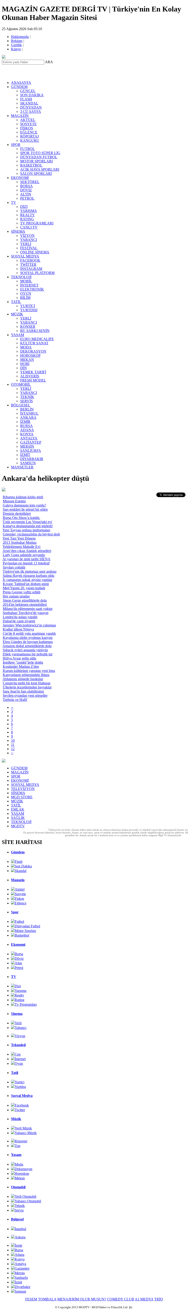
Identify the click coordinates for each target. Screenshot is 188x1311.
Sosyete (20, 894)
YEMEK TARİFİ (33, 372)
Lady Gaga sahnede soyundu (24, 555)
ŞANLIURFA (30, 451)
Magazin (18, 880)
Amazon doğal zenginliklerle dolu (27, 646)
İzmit (18, 1282)
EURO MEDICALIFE (37, 339)
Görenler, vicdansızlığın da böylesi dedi (31, 534)
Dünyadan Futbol (27, 926)
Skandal (20, 871)
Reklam (17, 41)
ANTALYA (28, 438)
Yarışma (20, 991)
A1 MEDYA (144, 1299)
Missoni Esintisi (14, 501)
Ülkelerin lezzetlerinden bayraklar (27, 687)
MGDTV (18, 826)
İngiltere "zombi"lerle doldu (23, 662)
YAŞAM (17, 335)
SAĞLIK (18, 818)
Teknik (20, 1206)
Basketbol (22, 935)
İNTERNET (29, 285)
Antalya (20, 1264)
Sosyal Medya (22, 1096)
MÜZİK (17, 314)
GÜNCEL (28, 91)
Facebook (22, 1105)
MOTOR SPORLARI (36, 161)
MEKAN (27, 360)
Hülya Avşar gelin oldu (19, 658)
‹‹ (12, 707)
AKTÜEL (27, 120)
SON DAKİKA (32, 95)
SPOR (15, 145)
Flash (18, 862)
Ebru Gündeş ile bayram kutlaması (28, 642)
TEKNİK (27, 397)
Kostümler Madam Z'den (21, 666)
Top (17, 1146)
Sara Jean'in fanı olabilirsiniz (23, 691)
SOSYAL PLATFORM (37, 273)
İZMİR (25, 422)
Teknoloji (18, 1045)
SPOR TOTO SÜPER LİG (40, 153)
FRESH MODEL (33, 380)
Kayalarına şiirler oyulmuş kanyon (28, 638)
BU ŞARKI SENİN (35, 331)
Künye (16, 49)
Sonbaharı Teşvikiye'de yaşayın (25, 613)
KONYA (26, 434)
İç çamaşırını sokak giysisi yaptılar (27, 580)
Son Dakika (23, 866)
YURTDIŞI (28, 310)
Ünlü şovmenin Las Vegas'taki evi (27, 522)
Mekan (20, 1178)
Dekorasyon (23, 1169)
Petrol (19, 968)
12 (13, 749)
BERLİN (27, 409)
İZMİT (25, 455)
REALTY (27, 215)
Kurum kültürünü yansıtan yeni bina (29, 671)
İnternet (20, 1059)
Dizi (18, 986)
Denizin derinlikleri (17, 513)
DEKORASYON (33, 351)
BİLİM (25, 298)
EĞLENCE (28, 132)
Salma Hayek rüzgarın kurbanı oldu (28, 576)
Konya (20, 1259)
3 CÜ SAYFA (30, 111)
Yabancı (20, 1028)
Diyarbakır (22, 1287)
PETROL (27, 198)
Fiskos (19, 898)
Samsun (20, 1291)
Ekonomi (18, 944)
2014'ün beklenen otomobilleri (25, 604)
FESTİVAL (28, 248)
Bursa (19, 1250)
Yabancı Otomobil (28, 1201)
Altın (18, 963)
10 (13, 740)
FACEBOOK (30, 260)
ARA (49, 62)
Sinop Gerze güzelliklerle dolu (25, 600)
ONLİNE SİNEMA (34, 252)
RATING (27, 219)
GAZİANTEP (30, 442)
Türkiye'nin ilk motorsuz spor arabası (29, 571)
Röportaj (21, 1141)
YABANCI (28, 240)
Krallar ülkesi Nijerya (18, 629)
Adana (19, 1255)
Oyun (19, 1063)
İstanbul (20, 1229)
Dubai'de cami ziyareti (19, 621)
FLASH (26, 99)
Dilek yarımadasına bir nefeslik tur (28, 654)
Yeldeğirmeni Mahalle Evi (21, 547)
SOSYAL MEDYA (25, 256)
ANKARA (28, 417)
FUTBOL (27, 149)
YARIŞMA (28, 211)
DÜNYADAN (31, 107)
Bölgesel (17, 1219)
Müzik (16, 1119)
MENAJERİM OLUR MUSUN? (81, 1299)
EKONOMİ (20, 178)
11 (12, 745)
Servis (19, 1210)
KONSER (27, 326)
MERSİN (27, 446)
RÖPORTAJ (29, 136)
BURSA (26, 426)
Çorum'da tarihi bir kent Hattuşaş (26, 683)
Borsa (19, 954)
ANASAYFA (21, 83)
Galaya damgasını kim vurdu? (24, 505)
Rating (19, 1000)
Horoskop (22, 1173)
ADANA (27, 430)
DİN (23, 368)
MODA (26, 347)
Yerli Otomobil (25, 1196)
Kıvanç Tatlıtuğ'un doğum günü (26, 584)
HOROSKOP (30, 355)
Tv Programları (26, 1004)
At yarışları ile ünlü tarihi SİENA (26, 559)
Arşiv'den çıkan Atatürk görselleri (27, 551)
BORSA (26, 186)
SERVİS (26, 401)
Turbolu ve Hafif (15, 700)
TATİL (16, 302)
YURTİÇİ (27, 306)
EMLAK (17, 809)
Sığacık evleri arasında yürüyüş (25, 650)
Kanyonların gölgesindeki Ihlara (26, 675)
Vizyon (20, 1036)
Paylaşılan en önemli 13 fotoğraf (26, 563)
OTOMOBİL (21, 384)
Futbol (19, 921)
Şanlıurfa (21, 1278)
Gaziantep (22, 1268)
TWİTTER (28, 264)
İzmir (18, 1245)
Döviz (19, 958)
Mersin (20, 1273)
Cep (18, 1054)
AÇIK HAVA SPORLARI (39, 169)
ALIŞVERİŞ (29, 376)
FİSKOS (26, 128)
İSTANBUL (29, 413)
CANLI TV (29, 227)
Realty (19, 995)
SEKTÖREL (29, 182)
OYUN (25, 293)
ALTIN (25, 194)
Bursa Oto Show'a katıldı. (21, 518)
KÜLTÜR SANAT (34, 343)
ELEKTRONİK (32, 289)
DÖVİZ (26, 190)
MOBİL (26, 281)
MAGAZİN (20, 116)
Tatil (14, 1073)
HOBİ (24, 364)
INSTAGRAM (31, 269)
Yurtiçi (19, 1082)
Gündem (18, 852)
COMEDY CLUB (120, 1299)
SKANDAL (29, 103)
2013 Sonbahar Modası (19, 542)
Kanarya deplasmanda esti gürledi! (28, 526)
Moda (19, 1164)
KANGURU (29, 140)
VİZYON (27, 236)
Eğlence (20, 903)
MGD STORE (22, 797)
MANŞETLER (22, 467)
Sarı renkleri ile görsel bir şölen (25, 509)
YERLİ (25, 244)
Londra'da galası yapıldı (20, 617)
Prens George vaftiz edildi (21, 592)
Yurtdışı (20, 1087)
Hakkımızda (20, 37)
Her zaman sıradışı (16, 596)
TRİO (158, 1299)
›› (12, 753)
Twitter (20, 1110)
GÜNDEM (19, 87)
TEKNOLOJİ (21, 277)
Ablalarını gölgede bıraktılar (23, 679)
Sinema (16, 1014)
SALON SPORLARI (36, 174)
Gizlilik (16, 45)
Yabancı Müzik (26, 1133)
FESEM (31, 1299)
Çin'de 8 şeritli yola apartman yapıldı (29, 633)
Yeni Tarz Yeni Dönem (19, 538)
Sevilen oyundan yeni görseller (25, 695)
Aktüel (20, 889)
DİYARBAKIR (31, 459)
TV (13, 202)
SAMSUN (28, 463)
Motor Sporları (25, 931)
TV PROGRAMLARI (36, 223)
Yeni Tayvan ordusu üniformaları (26, 530)
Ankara (20, 1237)
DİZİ (24, 207)
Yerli (18, 1023)
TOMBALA (47, 1299)
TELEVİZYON (23, 789)
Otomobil (18, 1187)
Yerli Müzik (23, 1128)
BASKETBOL (31, 165)
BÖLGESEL (20, 405)
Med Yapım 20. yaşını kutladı (24, 588)
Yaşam (16, 1155)
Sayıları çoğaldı (14, 567)
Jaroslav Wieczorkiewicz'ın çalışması (29, 625)
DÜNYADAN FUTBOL (38, 157)
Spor (15, 912)
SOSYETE (28, 124)
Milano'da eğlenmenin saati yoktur (28, 609)
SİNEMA (18, 231)
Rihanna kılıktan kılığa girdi (23, 497)
